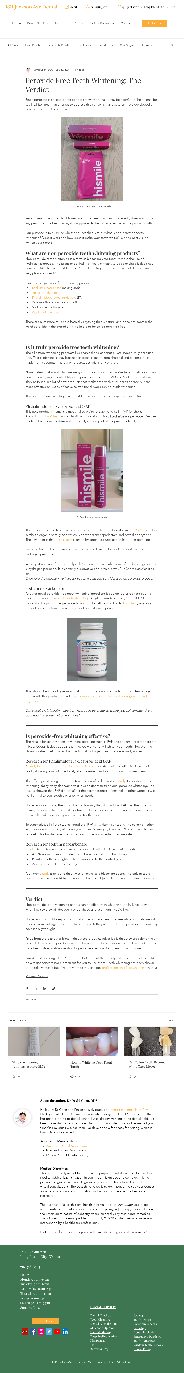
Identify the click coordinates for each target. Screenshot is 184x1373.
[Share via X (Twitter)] (36, 988)
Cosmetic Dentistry (37, 976)
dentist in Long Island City (129, 1110)
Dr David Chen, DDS (82, 1100)
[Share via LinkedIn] (45, 988)
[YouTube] (57, 1331)
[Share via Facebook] (27, 988)
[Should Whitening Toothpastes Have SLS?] (34, 1041)
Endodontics (83, 45)
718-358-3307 (30, 1266)
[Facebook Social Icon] (33, 1331)
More (145, 45)
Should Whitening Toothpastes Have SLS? (28, 1064)
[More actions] (156, 70)
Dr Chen (61, 1110)
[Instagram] (41, 1331)
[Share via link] (53, 988)
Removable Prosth (58, 45)
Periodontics (105, 45)
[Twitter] (49, 1331)
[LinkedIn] (65, 1331)
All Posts (13, 45)
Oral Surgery (127, 45)
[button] (172, 45)
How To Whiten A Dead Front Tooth (91, 1064)
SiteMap (88, 1362)
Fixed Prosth (32, 45)
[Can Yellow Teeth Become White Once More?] (150, 1041)
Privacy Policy (105, 1362)
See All (172, 1019)
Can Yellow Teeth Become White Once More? (147, 1064)
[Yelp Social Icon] (25, 1331)
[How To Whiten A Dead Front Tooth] (92, 1041)
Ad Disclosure (124, 1362)
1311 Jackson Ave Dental (31, 7)
